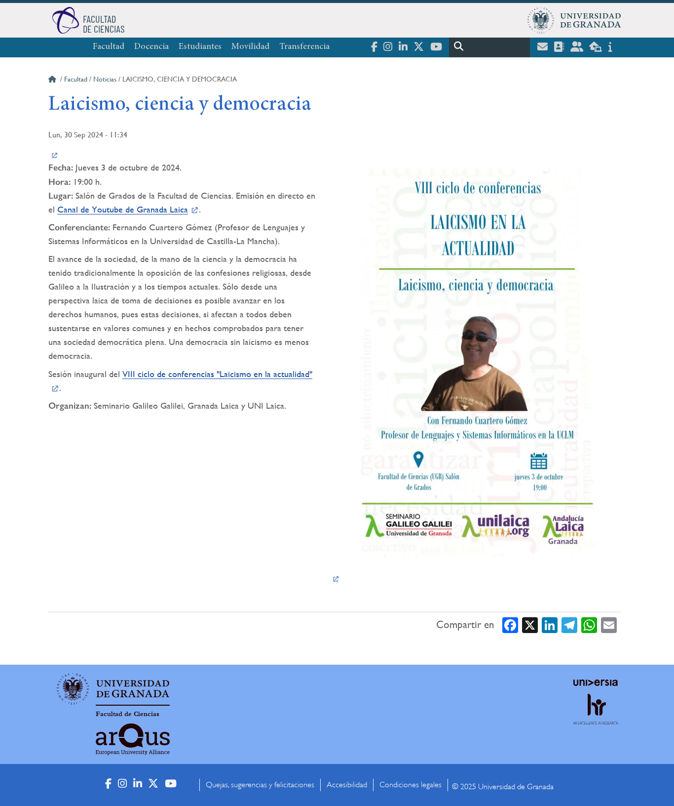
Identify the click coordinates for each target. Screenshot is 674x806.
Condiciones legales (410, 784)
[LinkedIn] (550, 624)
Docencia (151, 46)
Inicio (53, 80)
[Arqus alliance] (133, 739)
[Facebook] (510, 624)
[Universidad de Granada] (574, 20)
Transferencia (304, 46)
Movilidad (250, 46)
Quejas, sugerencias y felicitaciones (260, 784)
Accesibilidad (347, 784)
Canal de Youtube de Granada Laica (122, 209)
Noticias (104, 79)
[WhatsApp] (589, 624)
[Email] (609, 624)
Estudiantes (200, 46)
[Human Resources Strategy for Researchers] (595, 718)
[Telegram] (569, 624)
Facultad (108, 46)
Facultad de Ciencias (127, 714)
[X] (530, 624)
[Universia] (595, 682)
